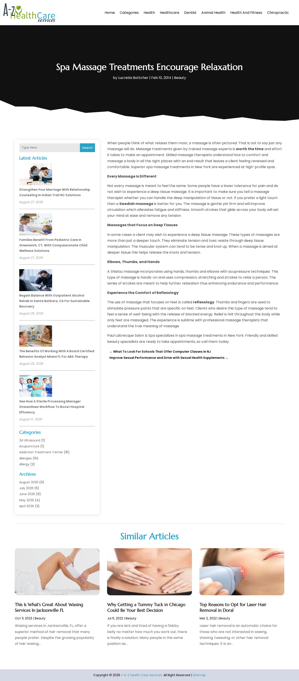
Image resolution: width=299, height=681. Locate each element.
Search (87, 148)
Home (110, 12)
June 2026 (27, 494)
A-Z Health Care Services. (143, 675)
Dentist (190, 12)
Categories (129, 12)
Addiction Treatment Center (41, 452)
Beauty (180, 77)
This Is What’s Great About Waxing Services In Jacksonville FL (49, 607)
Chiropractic (278, 12)
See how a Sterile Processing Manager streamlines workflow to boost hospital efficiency (51, 406)
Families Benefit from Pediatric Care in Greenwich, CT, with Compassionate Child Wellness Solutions (53, 245)
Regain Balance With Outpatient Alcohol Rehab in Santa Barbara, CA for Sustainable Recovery (54, 301)
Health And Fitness (246, 12)
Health (149, 12)
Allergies (25, 458)
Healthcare (169, 12)
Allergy (24, 464)
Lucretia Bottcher (133, 77)
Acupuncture (29, 446)
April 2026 (26, 506)
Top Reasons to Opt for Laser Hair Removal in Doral (233, 607)
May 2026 (26, 500)
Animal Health (213, 12)
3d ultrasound (29, 440)
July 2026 (26, 488)
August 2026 (28, 482)
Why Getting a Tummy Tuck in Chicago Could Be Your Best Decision (146, 607)
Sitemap (199, 675)
